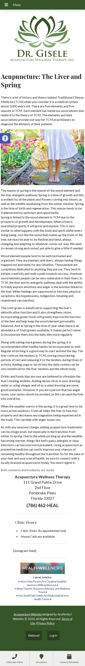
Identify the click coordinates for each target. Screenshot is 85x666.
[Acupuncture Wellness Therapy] (42, 40)
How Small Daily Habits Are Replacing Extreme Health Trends (43, 597)
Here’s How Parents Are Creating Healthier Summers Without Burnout (43, 583)
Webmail (34, 635)
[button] (5, 138)
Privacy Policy (45, 623)
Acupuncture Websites (28, 614)
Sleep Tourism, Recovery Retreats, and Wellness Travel (43, 590)
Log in (53, 635)
